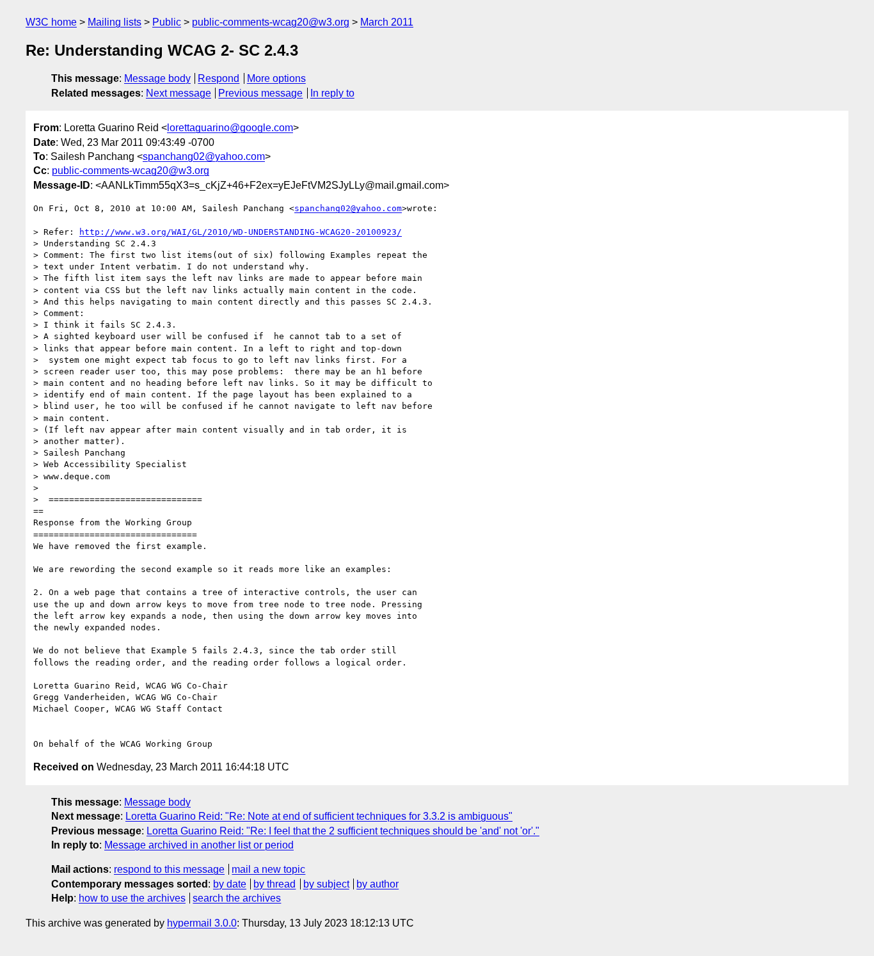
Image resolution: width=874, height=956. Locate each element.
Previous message (260, 93)
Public (166, 22)
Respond (218, 78)
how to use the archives (132, 898)
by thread (274, 884)
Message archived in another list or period (199, 845)
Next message (178, 93)
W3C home (51, 22)
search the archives (237, 898)
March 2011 (386, 22)
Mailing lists (114, 22)
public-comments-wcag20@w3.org (270, 22)
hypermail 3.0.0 (202, 923)
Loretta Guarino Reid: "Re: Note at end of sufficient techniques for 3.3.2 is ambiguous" (318, 816)
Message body (157, 78)
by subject (326, 884)
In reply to (332, 93)
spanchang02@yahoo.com (204, 156)
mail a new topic (268, 869)
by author (377, 884)
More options (276, 78)
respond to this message (169, 869)
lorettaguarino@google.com (230, 127)
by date (229, 884)
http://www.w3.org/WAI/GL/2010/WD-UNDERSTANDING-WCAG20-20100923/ (240, 232)
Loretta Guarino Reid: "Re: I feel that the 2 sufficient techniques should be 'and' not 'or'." (343, 830)
